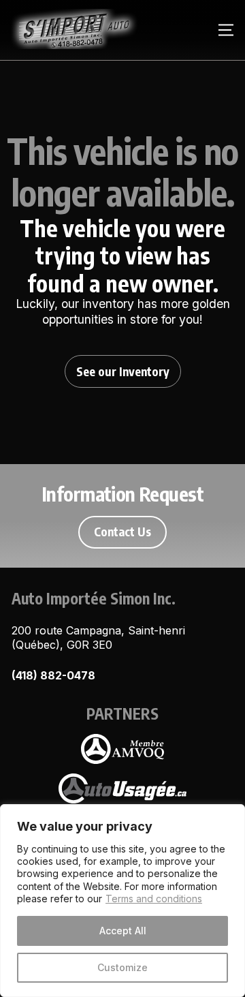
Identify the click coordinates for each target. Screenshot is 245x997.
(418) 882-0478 (53, 675)
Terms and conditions (153, 898)
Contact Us (122, 531)
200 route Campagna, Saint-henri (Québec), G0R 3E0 (98, 637)
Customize (122, 967)
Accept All (122, 930)
